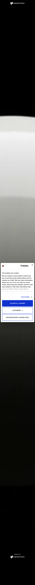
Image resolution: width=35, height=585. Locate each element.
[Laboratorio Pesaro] (17, 3)
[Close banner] (32, 266)
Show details (25, 297)
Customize (16, 310)
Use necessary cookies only (17, 317)
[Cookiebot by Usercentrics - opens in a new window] (21, 266)
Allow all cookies (17, 303)
